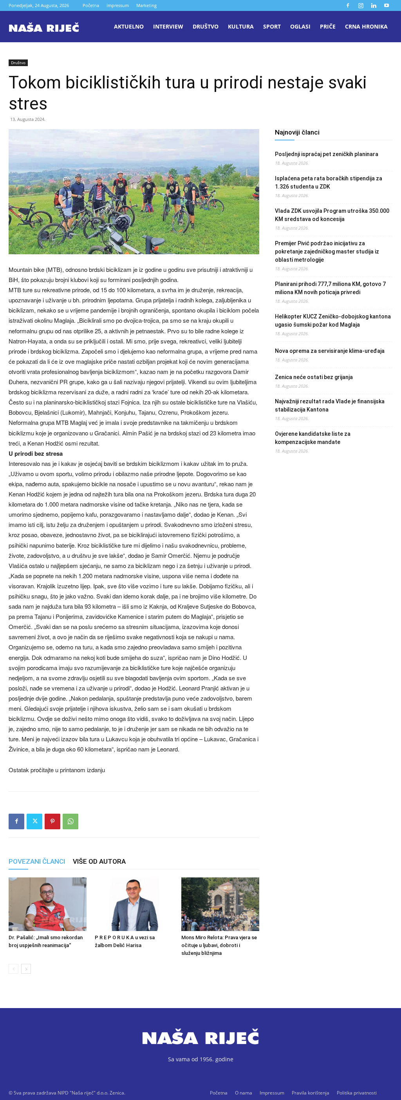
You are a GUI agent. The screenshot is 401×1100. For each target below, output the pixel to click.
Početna (91, 5)
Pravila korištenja (310, 1092)
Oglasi (300, 26)
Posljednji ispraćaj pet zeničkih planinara (326, 154)
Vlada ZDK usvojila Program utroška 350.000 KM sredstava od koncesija (332, 215)
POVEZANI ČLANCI (37, 861)
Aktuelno (129, 26)
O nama (243, 1092)
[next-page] (26, 969)
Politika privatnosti (357, 1092)
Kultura (241, 26)
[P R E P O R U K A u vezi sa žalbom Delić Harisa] (134, 904)
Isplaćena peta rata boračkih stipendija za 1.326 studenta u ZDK (328, 182)
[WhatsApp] (70, 821)
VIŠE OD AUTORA (99, 861)
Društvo (206, 26)
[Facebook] (348, 5)
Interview (168, 26)
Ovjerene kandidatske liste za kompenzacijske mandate (312, 438)
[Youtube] (386, 5)
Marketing (146, 5)
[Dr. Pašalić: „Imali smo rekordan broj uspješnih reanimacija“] (48, 904)
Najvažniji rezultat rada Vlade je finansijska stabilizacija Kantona (330, 405)
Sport (272, 26)
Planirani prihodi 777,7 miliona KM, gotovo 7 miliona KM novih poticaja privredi (330, 288)
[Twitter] (34, 821)
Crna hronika (366, 26)
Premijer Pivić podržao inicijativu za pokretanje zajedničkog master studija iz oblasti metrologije (327, 251)
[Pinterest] (52, 821)
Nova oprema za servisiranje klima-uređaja (330, 351)
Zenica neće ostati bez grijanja (314, 377)
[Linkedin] (373, 5)
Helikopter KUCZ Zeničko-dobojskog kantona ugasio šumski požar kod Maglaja (333, 320)
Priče (328, 26)
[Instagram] (361, 5)
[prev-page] (13, 969)
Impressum (118, 5)
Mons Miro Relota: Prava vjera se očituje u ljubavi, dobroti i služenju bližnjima (219, 945)
